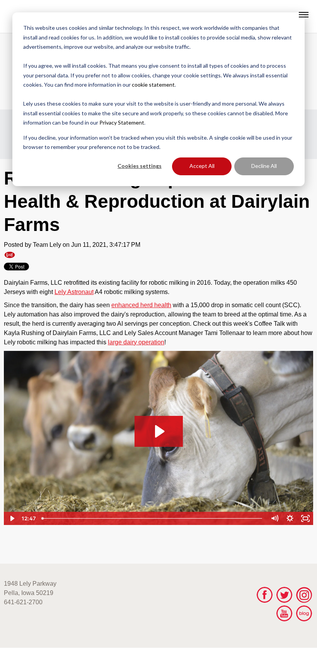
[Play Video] (11, 518)
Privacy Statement (121, 122)
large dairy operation (136, 342)
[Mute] (274, 518)
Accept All (202, 165)
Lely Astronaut (74, 292)
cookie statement (153, 84)
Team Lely (47, 244)
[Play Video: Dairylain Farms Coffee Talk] (159, 431)
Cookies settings (140, 165)
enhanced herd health (141, 305)
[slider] (153, 518)
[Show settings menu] (290, 518)
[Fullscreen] (305, 518)
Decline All (264, 165)
